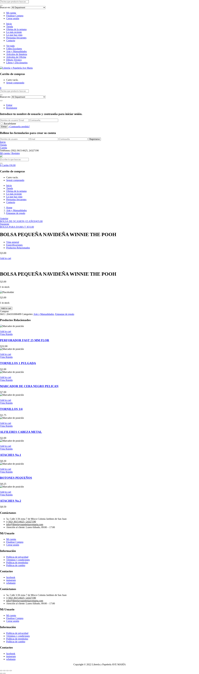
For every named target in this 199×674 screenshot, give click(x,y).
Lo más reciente (14, 32)
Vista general (12, 242)
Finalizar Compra (14, 15)
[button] (0, 88)
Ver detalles (5, 266)
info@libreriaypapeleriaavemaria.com (24, 524)
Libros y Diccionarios (17, 62)
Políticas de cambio (15, 565)
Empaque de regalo (15, 213)
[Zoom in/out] (10, 670)
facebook (10, 577)
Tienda (9, 26)
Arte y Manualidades (16, 51)
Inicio (9, 23)
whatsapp (11, 583)
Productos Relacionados (18, 247)
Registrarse (11, 108)
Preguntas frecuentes (16, 37)
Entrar (9, 105)
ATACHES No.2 (10, 500)
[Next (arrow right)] (4, 673)
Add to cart (5, 258)
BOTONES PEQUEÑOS (16, 477)
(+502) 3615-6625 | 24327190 (21, 521)
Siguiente (4, 224)
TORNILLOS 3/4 (11, 409)
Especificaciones (14, 245)
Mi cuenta (11, 13)
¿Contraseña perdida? (19, 126)
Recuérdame (10, 123)
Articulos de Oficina (16, 57)
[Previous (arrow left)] (1, 673)
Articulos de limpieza (16, 54)
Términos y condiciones (18, 559)
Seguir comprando (15, 82)
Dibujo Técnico (14, 59)
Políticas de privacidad (17, 557)
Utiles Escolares (14, 48)
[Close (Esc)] (1, 670)
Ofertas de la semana (16, 29)
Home (9, 207)
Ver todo (10, 45)
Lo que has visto (14, 35)
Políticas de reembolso (17, 562)
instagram (11, 580)
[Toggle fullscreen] (7, 670)
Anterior (4, 218)
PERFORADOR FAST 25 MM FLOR (24, 340)
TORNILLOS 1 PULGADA (18, 363)
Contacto (10, 40)
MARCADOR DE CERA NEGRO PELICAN (29, 386)
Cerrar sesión (12, 18)
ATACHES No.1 (10, 455)
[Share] (4, 670)
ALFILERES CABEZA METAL (21, 432)
